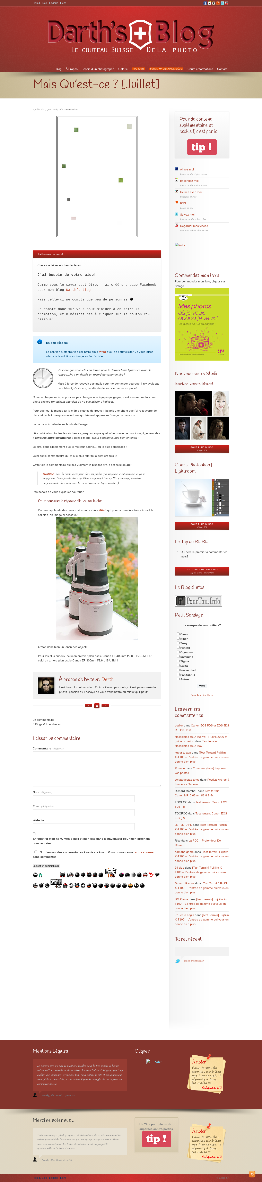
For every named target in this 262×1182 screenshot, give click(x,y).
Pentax (185, 647)
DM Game (181, 899)
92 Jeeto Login (184, 915)
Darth (55, 109)
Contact (222, 69)
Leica (184, 665)
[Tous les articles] (96, 705)
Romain (180, 768)
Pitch (102, 351)
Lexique (53, 3)
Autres (185, 679)
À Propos (72, 69)
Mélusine (48, 474)
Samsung (186, 656)
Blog (59, 69)
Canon (185, 634)
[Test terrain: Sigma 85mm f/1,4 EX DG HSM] (105, 705)
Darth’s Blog (78, 290)
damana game (184, 851)
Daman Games (184, 883)
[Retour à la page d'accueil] (131, 55)
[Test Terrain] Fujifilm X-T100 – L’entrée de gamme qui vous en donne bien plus (202, 757)
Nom (42, 792)
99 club (179, 867)
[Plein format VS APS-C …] (88, 705)
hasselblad (188, 670)
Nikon (184, 638)
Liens (63, 3)
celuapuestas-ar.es (187, 779)
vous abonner (145, 852)
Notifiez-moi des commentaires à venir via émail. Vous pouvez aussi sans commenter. (94, 854)
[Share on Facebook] (3, 308)
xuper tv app (183, 752)
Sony (183, 643)
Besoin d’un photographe (98, 69)
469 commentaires (69, 109)
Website (38, 820)
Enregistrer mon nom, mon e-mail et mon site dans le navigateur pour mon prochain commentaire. (91, 841)
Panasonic (187, 674)
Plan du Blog (40, 3)
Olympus (186, 652)
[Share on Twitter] (3, 299)
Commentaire (48, 748)
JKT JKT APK (183, 824)
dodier (179, 725)
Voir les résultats (202, 695)
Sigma (184, 661)
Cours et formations (200, 69)
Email (43, 806)
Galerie (123, 69)
